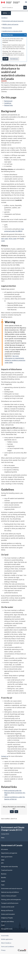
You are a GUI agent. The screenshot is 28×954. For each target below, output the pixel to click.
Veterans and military (7, 921)
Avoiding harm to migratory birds (12, 31)
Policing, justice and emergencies (11, 899)
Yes (12, 811)
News (2, 837)
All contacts (4, 849)
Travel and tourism (6, 870)
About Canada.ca (6, 943)
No (16, 811)
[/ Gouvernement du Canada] (10, 2)
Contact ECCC (5, 834)
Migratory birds (7, 28)
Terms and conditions (7, 946)
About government (6, 857)
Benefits (3, 877)
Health (3, 881)
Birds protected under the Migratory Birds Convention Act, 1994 (14, 793)
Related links (8, 105)
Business (3, 874)
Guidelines (7, 103)
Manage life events (6, 929)
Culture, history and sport (8, 896)
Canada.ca (4, 18)
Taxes (2, 885)
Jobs (2, 863)
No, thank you (14, 59)
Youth (3, 925)
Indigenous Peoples (7, 918)
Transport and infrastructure (9, 903)
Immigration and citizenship (9, 866)
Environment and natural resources (12, 21)
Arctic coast (12, 238)
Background (8, 101)
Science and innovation (8, 914)
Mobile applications (7, 939)
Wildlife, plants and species (10, 24)
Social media (5, 935)
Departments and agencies (9, 853)
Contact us (4, 756)
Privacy (3, 950)
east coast (4, 238)
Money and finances (7, 910)
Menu (5, 13)
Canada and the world (7, 907)
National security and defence (10, 892)
